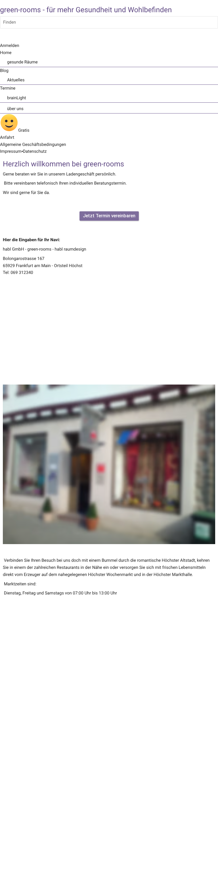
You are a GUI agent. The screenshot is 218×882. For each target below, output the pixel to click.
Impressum (10, 151)
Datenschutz (35, 151)
